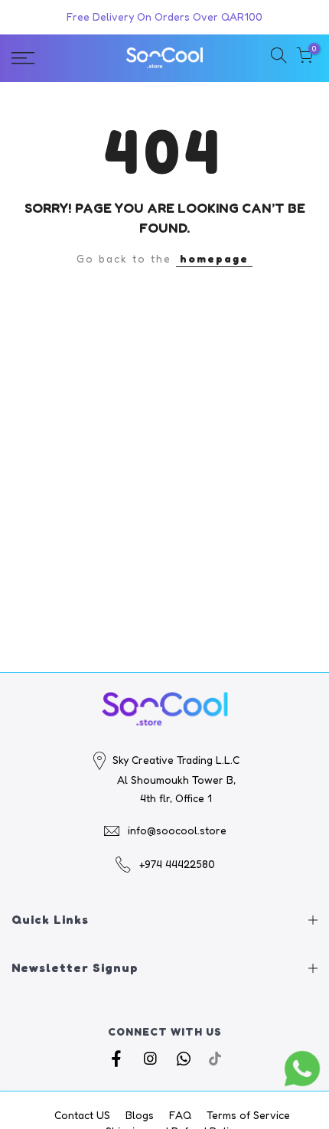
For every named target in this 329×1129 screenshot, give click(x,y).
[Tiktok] (215, 1059)
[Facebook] (118, 1059)
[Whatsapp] (185, 1059)
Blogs (139, 1114)
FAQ (180, 1114)
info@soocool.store (177, 830)
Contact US (82, 1114)
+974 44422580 (177, 863)
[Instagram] (152, 1059)
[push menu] (45, 58)
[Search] (278, 58)
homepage (214, 258)
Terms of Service (248, 1114)
